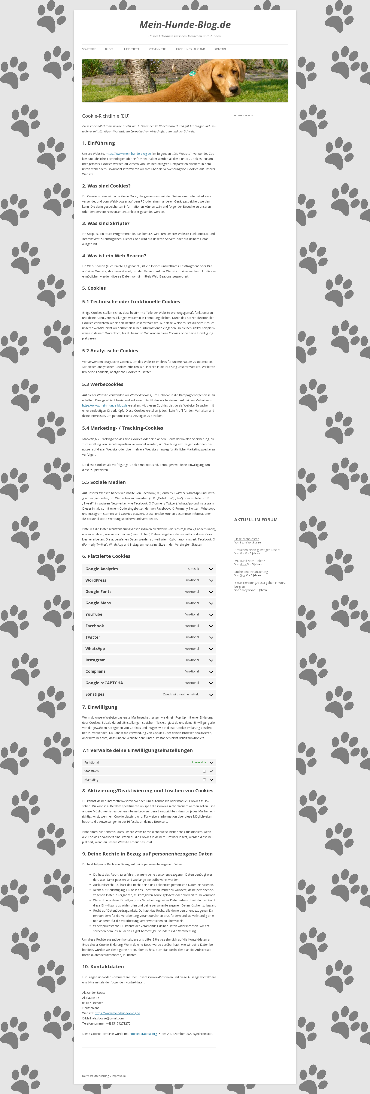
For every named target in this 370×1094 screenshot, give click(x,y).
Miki (242, 553)
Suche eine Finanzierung (251, 572)
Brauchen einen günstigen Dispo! (257, 550)
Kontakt (220, 49)
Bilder (109, 49)
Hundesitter (131, 49)
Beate (243, 542)
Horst (243, 564)
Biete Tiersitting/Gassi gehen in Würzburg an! (260, 584)
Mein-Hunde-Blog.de (185, 24)
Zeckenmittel (158, 49)
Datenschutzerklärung (95, 1076)
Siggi (242, 575)
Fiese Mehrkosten (246, 539)
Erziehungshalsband (190, 49)
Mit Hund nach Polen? (249, 561)
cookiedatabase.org (143, 1034)
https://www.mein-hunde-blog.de (128, 154)
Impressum (119, 1076)
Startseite (89, 49)
